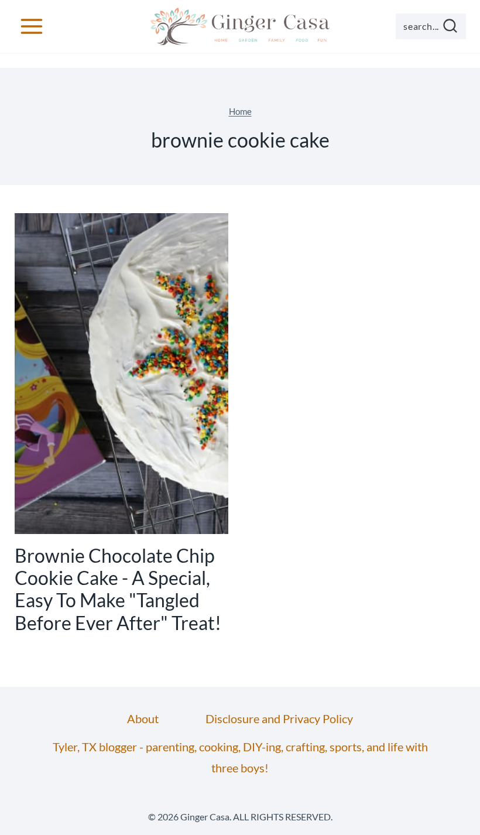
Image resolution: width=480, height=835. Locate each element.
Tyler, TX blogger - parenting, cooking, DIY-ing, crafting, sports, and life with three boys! (240, 757)
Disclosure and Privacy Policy (279, 718)
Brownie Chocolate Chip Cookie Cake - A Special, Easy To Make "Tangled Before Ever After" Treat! (118, 589)
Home (240, 111)
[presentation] (121, 373)
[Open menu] (32, 26)
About (143, 718)
